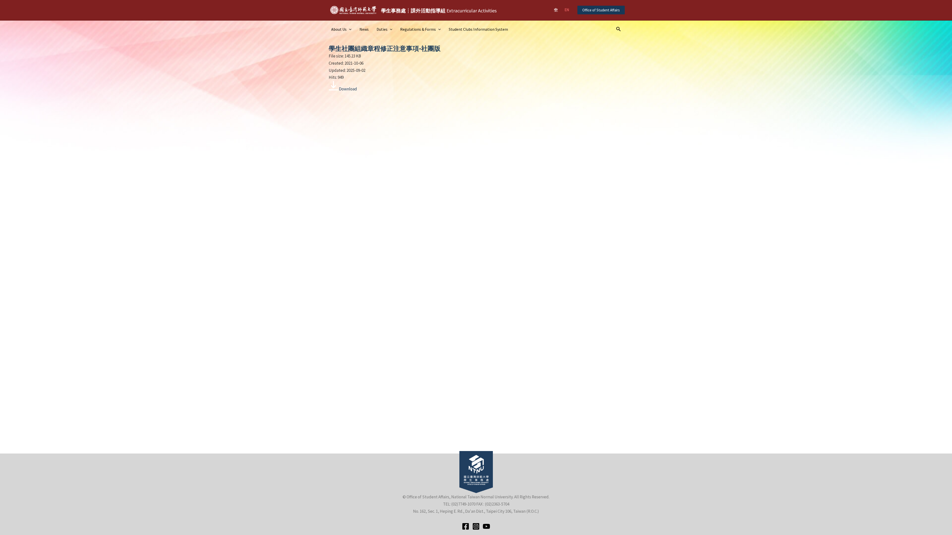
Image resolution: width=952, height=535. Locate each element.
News (364, 29)
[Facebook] (465, 526)
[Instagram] (476, 526)
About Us (339, 29)
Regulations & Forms (418, 29)
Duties (382, 29)
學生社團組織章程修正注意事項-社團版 (385, 48)
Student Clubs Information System (478, 29)
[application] (349, 29)
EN (567, 9)
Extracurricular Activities (439, 10)
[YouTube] (486, 526)
